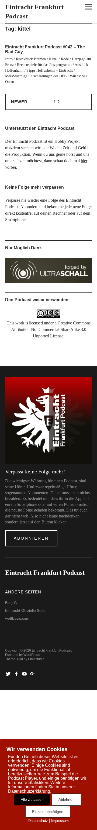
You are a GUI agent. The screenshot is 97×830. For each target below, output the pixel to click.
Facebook (17, 673)
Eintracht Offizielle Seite (25, 610)
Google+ (33, 673)
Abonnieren (31, 538)
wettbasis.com (17, 618)
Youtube (25, 673)
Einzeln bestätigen (47, 811)
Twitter (9, 673)
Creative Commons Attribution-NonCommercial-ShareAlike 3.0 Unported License (51, 329)
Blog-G (11, 602)
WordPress (31, 655)
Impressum (60, 821)
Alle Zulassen (32, 799)
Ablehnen (66, 799)
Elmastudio (36, 659)
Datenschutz (38, 821)
